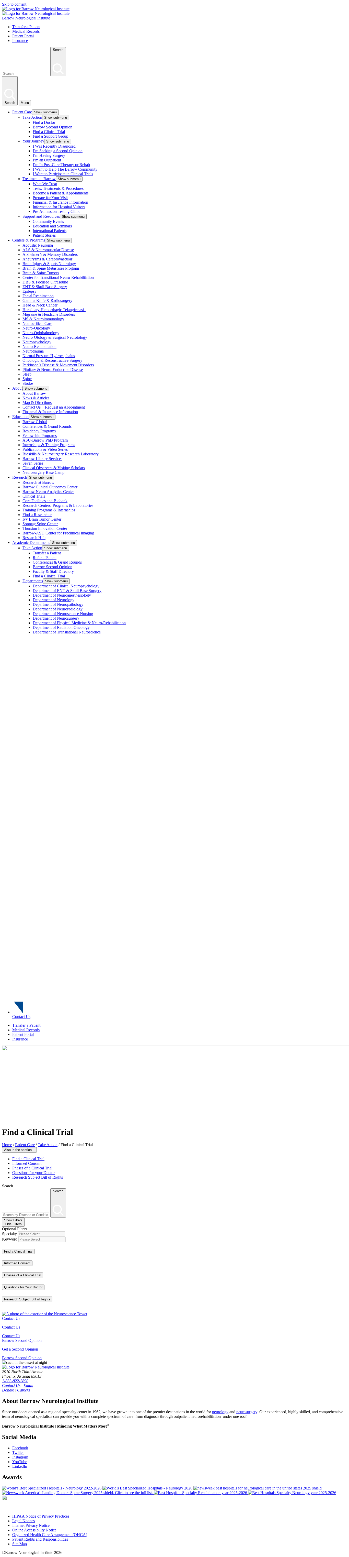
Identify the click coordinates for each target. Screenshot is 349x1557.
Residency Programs (39, 431)
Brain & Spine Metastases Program (50, 268)
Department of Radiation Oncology (61, 627)
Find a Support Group (50, 136)
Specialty (9, 1234)
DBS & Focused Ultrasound (45, 282)
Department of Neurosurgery (56, 618)
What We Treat (45, 184)
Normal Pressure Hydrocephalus (48, 356)
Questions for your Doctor (33, 1172)
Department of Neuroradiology (58, 609)
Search (7, 1186)
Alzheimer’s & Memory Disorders (50, 254)
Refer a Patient (44, 557)
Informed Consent (26, 1163)
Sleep (26, 374)
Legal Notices (23, 1521)
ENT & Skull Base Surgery (44, 286)
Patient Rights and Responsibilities (40, 1539)
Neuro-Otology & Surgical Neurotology (54, 337)
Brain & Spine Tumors (40, 273)
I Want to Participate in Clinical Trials (63, 174)
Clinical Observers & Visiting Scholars (53, 468)
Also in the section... (19, 1150)
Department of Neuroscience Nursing (63, 613)
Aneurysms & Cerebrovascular (47, 259)
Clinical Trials (33, 496)
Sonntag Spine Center (40, 524)
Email (28, 1385)
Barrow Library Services (42, 458)
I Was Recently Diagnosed (54, 146)
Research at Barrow (38, 482)
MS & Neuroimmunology (43, 319)
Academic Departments (31, 542)
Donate (8, 1390)
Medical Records (26, 31)
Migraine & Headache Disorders (48, 314)
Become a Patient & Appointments (60, 193)
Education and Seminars (52, 226)
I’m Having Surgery (49, 155)
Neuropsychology (36, 342)
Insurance (20, 40)
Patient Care (22, 112)
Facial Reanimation (38, 296)
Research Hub (33, 537)
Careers (23, 1390)
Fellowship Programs (39, 435)
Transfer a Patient (26, 27)
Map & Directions (37, 402)
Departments (32, 581)
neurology (220, 1412)
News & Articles (35, 398)
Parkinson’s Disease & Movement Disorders (58, 365)
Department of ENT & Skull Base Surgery (67, 590)
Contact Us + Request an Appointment (53, 407)
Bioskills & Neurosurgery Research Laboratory (60, 454)
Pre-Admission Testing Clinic (56, 211)
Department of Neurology (53, 600)
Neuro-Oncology (36, 328)
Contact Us (21, 1016)
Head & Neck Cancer (39, 305)
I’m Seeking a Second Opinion (58, 151)
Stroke (27, 383)
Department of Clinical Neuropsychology (66, 586)
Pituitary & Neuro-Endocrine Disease (52, 369)
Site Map (19, 1544)
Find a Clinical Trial (49, 131)
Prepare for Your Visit (50, 197)
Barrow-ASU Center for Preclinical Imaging (58, 533)
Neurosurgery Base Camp (43, 472)
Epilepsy (29, 291)
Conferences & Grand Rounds (47, 426)
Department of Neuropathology (58, 604)
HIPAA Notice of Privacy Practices (40, 1516)
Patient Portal (23, 36)
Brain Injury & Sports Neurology (49, 263)
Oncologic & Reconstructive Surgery (52, 360)
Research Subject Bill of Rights (37, 1177)
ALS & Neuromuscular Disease (48, 250)
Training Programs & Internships (48, 510)
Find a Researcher (37, 514)
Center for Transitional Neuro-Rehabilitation (58, 277)
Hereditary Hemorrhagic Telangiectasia (54, 310)
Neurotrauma (33, 351)
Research (19, 477)
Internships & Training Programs (48, 445)
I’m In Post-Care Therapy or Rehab (61, 164)
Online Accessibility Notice (34, 1530)
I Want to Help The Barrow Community (65, 169)
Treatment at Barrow (39, 179)
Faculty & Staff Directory (53, 571)
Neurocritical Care (37, 323)
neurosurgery (246, 1412)
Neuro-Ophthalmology (40, 333)
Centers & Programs (28, 240)
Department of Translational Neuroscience (67, 632)
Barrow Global (34, 422)
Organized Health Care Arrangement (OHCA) (49, 1534)
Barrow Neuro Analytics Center (48, 491)
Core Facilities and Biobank (44, 501)
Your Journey (33, 141)
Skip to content (14, 4)
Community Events (48, 221)
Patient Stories (44, 235)
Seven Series (32, 463)
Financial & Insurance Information (60, 202)
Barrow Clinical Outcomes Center (49, 487)
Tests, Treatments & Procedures (58, 188)
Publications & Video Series (45, 449)
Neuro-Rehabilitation (39, 346)
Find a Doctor (44, 122)
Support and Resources (41, 216)
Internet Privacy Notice (31, 1525)
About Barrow (34, 393)
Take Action (32, 117)
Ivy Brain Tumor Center (41, 519)
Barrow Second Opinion (52, 127)
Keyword (9, 1239)
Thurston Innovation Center (44, 528)
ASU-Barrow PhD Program (45, 440)
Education (20, 416)
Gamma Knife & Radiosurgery (47, 300)
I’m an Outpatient (47, 160)
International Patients (49, 230)
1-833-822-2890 (15, 1381)
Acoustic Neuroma (37, 245)
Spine (27, 379)
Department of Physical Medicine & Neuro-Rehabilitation (79, 623)
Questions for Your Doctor (23, 1287)
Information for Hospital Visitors (59, 207)
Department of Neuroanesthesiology (62, 595)
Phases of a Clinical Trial (32, 1168)
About (17, 388)
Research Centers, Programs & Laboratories (57, 505)
